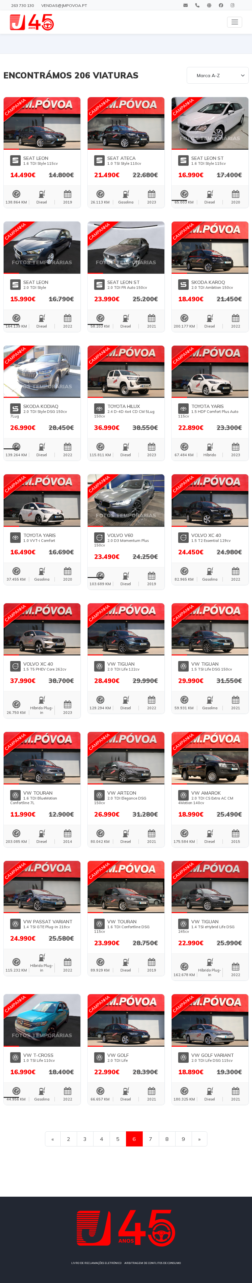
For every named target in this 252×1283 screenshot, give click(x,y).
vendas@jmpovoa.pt (64, 5)
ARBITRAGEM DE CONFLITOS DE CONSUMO (152, 1263)
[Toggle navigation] (234, 22)
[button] (11, 122)
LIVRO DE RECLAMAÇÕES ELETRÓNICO (96, 1263)
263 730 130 (22, 5)
